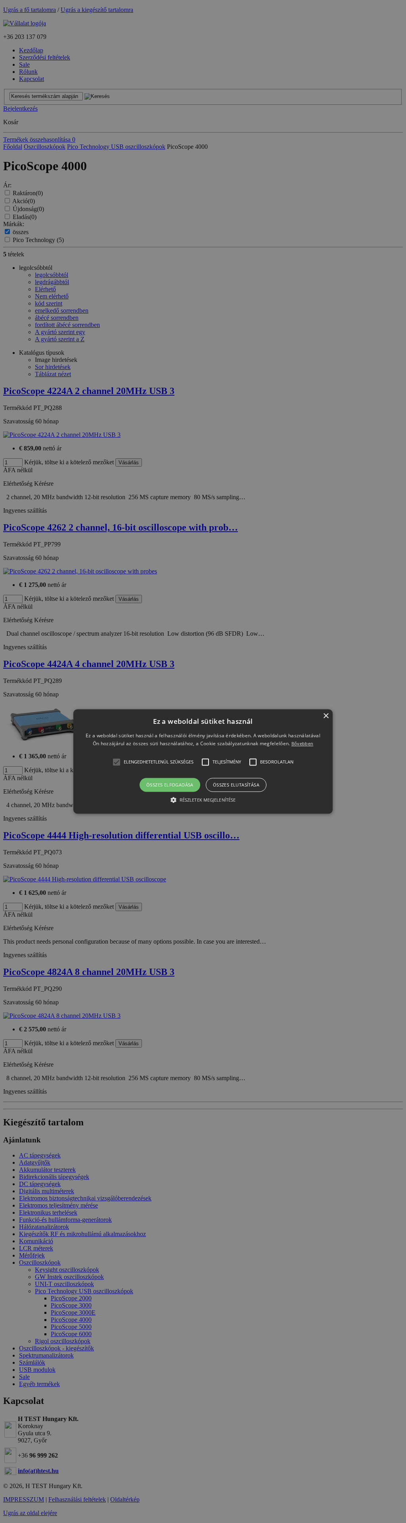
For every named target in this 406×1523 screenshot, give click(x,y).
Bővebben (302, 744)
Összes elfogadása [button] (169, 785)
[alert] (203, 761)
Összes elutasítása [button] (236, 785)
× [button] (326, 716)
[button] (203, 761)
